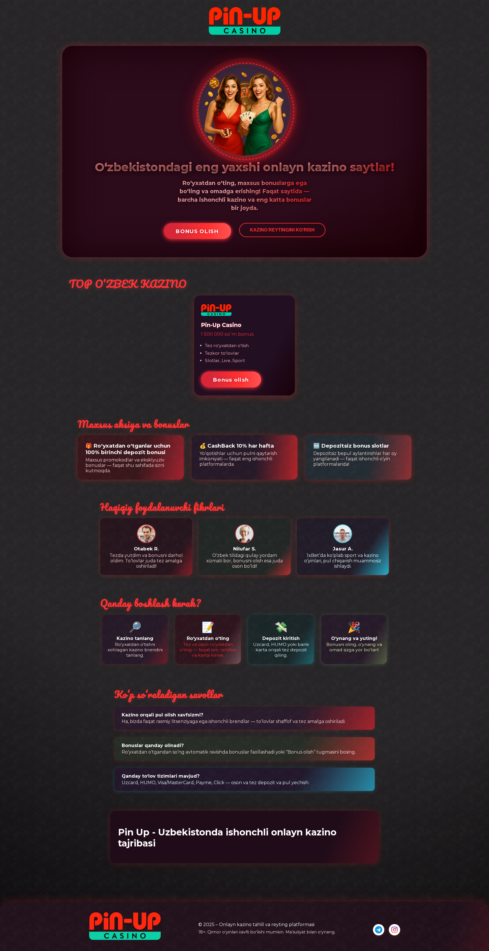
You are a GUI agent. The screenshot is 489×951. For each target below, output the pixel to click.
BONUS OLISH (196, 231)
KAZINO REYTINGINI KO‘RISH (282, 229)
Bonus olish (231, 379)
